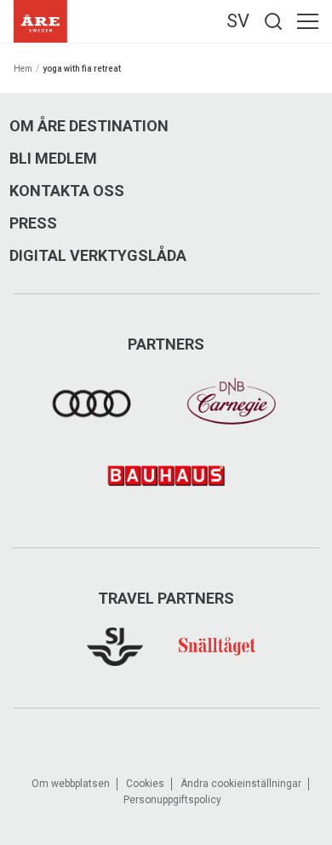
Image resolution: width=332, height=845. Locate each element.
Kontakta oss (66, 191)
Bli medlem (53, 158)
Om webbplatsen (70, 784)
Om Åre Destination (89, 126)
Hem (23, 68)
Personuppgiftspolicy (172, 800)
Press (33, 223)
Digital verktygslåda (97, 255)
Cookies (145, 784)
